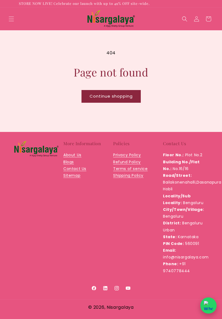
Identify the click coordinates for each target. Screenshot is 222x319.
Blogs (68, 162)
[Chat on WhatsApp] (208, 305)
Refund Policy (127, 162)
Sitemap (71, 175)
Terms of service (130, 168)
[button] (11, 19)
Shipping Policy (128, 175)
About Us (72, 155)
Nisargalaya (120, 307)
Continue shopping (111, 96)
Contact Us (74, 168)
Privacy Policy (127, 155)
